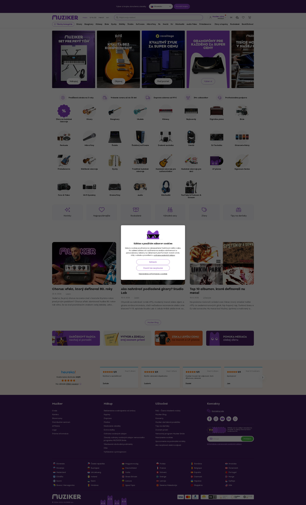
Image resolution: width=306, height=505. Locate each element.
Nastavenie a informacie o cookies (153, 274)
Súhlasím (153, 261)
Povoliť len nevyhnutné (153, 268)
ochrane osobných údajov (164, 255)
